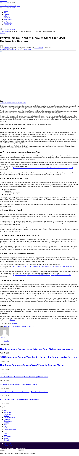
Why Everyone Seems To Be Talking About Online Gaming (19, 399)
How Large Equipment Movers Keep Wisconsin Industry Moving (32, 365)
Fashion (6, 423)
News (5, 12)
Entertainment (8, 19)
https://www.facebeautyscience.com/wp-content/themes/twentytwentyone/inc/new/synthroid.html (42, 266)
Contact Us (7, 443)
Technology (7, 24)
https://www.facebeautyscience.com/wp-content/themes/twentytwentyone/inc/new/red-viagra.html (43, 168)
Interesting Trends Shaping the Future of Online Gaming (18, 384)
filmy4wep (15, 323)
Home (6, 11)
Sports (6, 438)
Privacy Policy (8, 445)
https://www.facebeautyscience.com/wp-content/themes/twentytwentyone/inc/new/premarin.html (42, 275)
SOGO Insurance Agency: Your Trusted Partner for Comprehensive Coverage (38, 357)
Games (6, 426)
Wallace (7, 48)
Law (5, 431)
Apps (5, 410)
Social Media (8, 23)
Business (6, 14)
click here (12, 320)
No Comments (38, 48)
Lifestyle (6, 16)
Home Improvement (10, 429)
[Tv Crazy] (7, 7)
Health (6, 21)
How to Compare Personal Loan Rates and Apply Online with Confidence (36, 349)
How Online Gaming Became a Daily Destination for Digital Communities (24, 377)
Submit (21, 450)
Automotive (7, 414)
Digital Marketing (9, 417)
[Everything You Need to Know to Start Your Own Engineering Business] (38, 99)
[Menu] (1, 28)
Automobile (7, 412)
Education (7, 18)
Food (5, 424)
